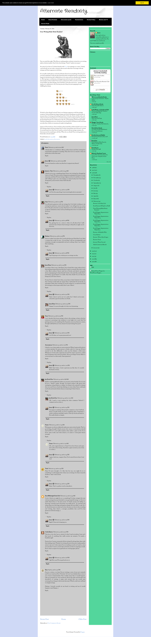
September (96, 183)
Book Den (94, 141)
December (96, 175)
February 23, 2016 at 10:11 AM (56, 147)
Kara (46, 570)
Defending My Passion (98, 106)
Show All (108, 162)
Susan (47, 425)
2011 (93, 262)
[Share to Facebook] (64, 137)
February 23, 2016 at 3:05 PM (57, 236)
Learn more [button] (51, 2)
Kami (46, 147)
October (95, 180)
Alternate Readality (63, 11)
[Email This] (60, 137)
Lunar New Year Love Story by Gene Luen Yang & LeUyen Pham (100, 156)
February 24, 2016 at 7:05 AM (61, 444)
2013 (93, 256)
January (95, 248)
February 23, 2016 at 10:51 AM (58, 161)
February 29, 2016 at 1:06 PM (62, 558)
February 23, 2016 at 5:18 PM (62, 221)
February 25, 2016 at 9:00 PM (60, 532)
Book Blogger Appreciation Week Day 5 (100, 213)
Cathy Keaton (49, 532)
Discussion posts (66, 19)
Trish (46, 469)
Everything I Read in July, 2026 (100, 136)
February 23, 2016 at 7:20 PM (62, 365)
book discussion (48, 139)
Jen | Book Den (49, 379)
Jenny (46, 161)
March (95, 199)
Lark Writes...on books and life (100, 110)
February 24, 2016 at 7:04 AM (56, 425)
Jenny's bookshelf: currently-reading (100, 72)
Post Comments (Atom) (54, 623)
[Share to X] (63, 137)
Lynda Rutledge (97, 77)
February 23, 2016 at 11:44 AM (61, 171)
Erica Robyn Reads (97, 128)
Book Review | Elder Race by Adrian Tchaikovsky (99, 143)
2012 (93, 259)
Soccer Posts (45, 23)
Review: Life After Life (99, 203)
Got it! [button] (142, 2)
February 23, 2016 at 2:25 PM (55, 202)
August (95, 186)
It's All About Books (97, 104)
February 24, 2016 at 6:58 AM (61, 379)
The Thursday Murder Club (101, 82)
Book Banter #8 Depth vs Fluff (101, 206)
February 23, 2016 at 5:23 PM (63, 304)
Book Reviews (53, 19)
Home (43, 19)
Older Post (82, 619)
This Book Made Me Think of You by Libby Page (99, 112)
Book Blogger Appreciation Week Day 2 (100, 225)
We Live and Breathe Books (99, 97)
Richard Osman (97, 83)
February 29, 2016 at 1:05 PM (62, 520)
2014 (93, 254)
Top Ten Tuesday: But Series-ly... (100, 124)
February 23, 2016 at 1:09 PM (62, 190)
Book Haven (95, 148)
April (95, 196)
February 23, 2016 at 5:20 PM (62, 294)
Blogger (82, 632)
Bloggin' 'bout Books (97, 122)
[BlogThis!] (61, 137)
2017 (93, 170)
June (94, 191)
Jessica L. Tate (49, 171)
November (96, 178)
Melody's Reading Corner (99, 153)
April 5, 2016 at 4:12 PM (54, 570)
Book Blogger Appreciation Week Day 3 (100, 221)
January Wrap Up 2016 (99, 242)
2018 (93, 168)
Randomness (79, 19)
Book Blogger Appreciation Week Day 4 (100, 217)
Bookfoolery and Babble (98, 135)
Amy (46, 202)
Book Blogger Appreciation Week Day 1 (100, 229)
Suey (66, 67)
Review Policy (91, 19)
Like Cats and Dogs (97, 118)
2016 (93, 173)
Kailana (47, 236)
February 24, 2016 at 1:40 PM (56, 469)
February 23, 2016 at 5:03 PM (55, 316)
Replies (49, 187)
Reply (46, 156)
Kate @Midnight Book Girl (52, 496)
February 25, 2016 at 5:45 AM (67, 496)
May (94, 193)
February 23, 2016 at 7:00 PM (60, 345)
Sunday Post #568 (96, 149)
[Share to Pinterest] (66, 137)
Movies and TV (103, 19)
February (96, 201)
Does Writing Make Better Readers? (100, 209)
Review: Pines (97, 240)
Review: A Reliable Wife (100, 232)
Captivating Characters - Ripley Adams (100, 99)
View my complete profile (97, 43)
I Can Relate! (96, 235)
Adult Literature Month (100, 245)
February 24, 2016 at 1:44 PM (62, 484)
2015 (93, 251)
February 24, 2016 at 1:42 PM (62, 407)
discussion (57, 139)
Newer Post (44, 619)
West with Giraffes (99, 76)
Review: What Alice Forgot (100, 237)
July (94, 188)
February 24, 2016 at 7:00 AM (65, 398)
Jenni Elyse (48, 265)
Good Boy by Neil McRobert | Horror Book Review (99, 130)
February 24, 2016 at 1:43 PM (62, 455)
